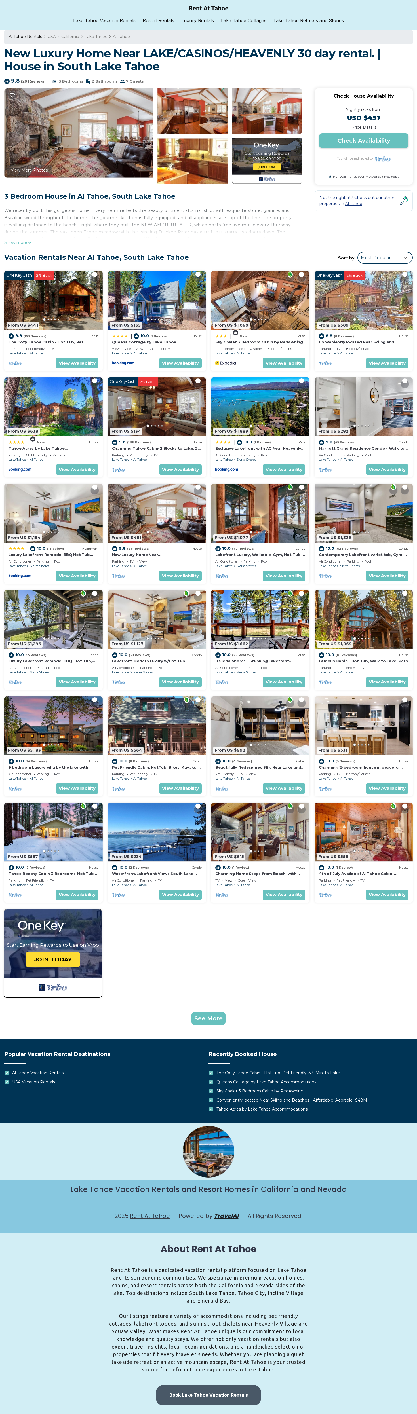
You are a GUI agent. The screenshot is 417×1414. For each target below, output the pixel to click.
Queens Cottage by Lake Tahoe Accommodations (266, 1082)
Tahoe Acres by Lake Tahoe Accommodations (262, 1109)
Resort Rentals (158, 20)
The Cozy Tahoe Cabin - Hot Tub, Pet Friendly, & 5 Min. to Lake (278, 1072)
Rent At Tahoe (150, 1216)
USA (51, 36)
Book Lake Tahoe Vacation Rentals (208, 1395)
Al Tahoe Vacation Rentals (38, 1072)
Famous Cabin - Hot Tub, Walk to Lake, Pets (363, 661)
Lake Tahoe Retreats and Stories (308, 20)
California (70, 36)
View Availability (77, 363)
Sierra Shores (246, 460)
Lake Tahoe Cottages (243, 20)
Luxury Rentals (197, 20)
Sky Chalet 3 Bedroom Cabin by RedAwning (259, 342)
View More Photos (29, 170)
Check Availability (364, 140)
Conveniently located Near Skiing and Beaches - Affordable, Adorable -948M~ (292, 1100)
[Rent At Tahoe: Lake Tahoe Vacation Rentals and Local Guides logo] (208, 8)
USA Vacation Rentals (33, 1082)
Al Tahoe (121, 36)
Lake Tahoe (96, 36)
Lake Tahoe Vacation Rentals (104, 20)
